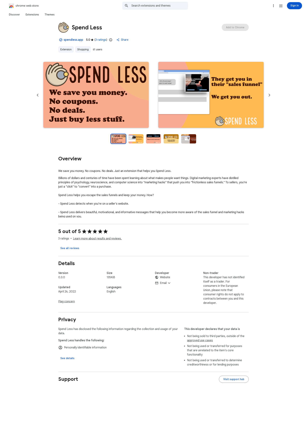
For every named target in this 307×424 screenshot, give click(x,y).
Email (163, 283)
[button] (280, 5)
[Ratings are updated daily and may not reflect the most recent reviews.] (110, 39)
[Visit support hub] (234, 379)
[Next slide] (269, 95)
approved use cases (200, 340)
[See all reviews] (69, 248)
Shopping (83, 49)
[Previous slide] (37, 95)
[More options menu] (273, 5)
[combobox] (159, 6)
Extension (66, 49)
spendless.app (73, 40)
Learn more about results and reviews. (97, 238)
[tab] (14, 14)
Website (165, 277)
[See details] (67, 358)
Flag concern (66, 301)
